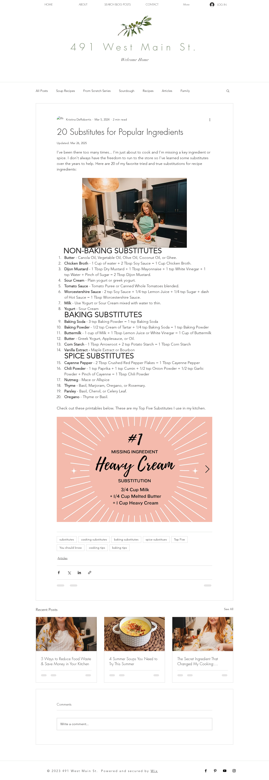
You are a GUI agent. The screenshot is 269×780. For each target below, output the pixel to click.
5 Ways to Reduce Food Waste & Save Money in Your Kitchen (66, 661)
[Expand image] (134, 469)
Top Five (179, 539)
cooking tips (97, 548)
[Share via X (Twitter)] (69, 573)
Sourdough (126, 91)
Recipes (148, 91)
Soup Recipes (65, 91)
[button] (228, 90)
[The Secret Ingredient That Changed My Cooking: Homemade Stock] (202, 634)
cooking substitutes (94, 539)
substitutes (66, 539)
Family (185, 91)
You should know (70, 548)
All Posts (42, 91)
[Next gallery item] (207, 469)
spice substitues (156, 539)
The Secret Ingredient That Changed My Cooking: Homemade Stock (197, 661)
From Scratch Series (97, 91)
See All (228, 609)
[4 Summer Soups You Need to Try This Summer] (134, 634)
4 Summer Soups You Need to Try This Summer (133, 661)
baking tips (119, 548)
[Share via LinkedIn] (79, 573)
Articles (167, 91)
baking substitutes (126, 539)
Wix (154, 771)
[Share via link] (90, 573)
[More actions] (209, 119)
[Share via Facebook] (59, 573)
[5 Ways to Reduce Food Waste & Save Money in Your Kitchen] (66, 634)
